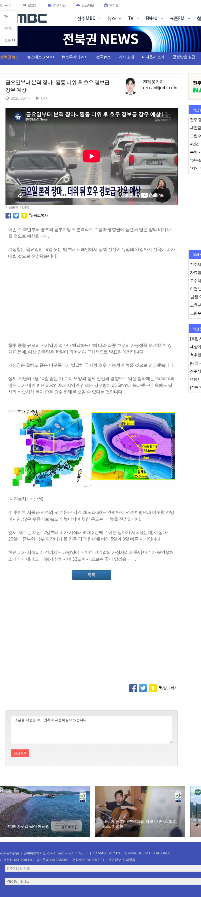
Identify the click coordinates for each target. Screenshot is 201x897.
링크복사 (40, 215)
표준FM (8, 40)
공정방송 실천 (183, 56)
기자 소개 (126, 56)
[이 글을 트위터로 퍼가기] (17, 215)
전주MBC (86, 18)
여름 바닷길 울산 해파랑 (28, 826)
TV (6, 16)
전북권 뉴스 (9, 56)
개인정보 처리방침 (121, 859)
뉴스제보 (87, 5)
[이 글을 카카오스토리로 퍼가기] (25, 215)
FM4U (8, 28)
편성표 (114, 5)
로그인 (32, 5)
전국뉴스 (103, 56)
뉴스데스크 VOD (40, 56)
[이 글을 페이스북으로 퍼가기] (9, 215)
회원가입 (59, 5)
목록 (91, 574)
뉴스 (111, 18)
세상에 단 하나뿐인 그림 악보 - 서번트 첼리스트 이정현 (139, 823)
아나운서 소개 (153, 56)
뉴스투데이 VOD (75, 56)
